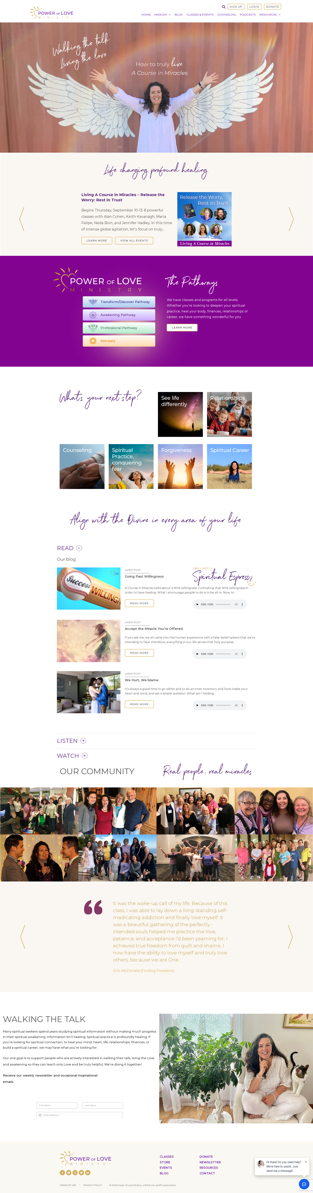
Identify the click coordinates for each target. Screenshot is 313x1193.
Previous (21, 219)
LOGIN (254, 6)
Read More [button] (139, 603)
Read (65, 548)
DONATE (272, 6)
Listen (67, 740)
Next (291, 219)
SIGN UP (236, 6)
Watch (68, 755)
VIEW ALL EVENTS (134, 235)
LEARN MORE (97, 235)
